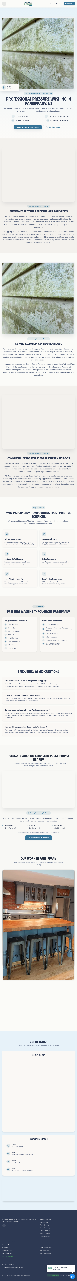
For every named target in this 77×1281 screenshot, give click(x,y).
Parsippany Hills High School (56, 640)
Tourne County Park (53, 624)
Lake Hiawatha (13, 624)
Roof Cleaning (44, 1225)
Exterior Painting (45, 1236)
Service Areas (44, 1250)
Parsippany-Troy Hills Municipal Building (57, 629)
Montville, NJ (6, 1248)
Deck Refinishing (45, 1230)
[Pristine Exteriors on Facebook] (4, 1225)
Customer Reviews (46, 1248)
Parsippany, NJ (7, 1250)
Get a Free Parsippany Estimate (38, 837)
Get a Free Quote (45, 1253)
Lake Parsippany (14, 641)
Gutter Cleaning (45, 1228)
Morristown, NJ (7, 1253)
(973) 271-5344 (57, 4)
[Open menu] (4, 4)
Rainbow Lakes (13, 631)
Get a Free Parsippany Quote (28, 127)
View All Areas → (7, 1256)
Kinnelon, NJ (6, 1245)
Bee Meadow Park (52, 644)
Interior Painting (45, 1233)
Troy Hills (11, 628)
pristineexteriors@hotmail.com (14, 1267)
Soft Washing (44, 1222)
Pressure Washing (45, 1219)
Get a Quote (69, 4)
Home (42, 1245)
